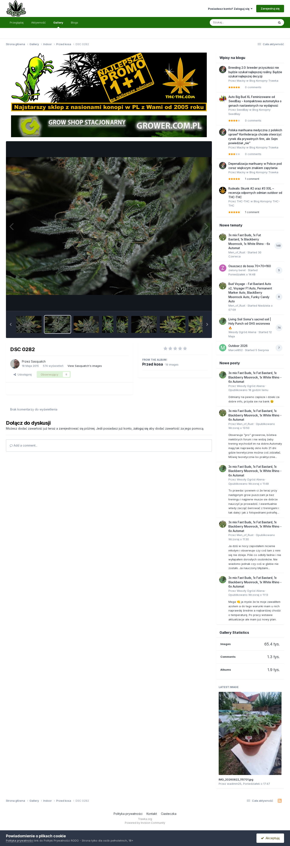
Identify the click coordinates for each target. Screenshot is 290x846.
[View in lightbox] (109, 226)
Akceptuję (272, 838)
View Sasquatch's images (85, 365)
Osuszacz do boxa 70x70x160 (249, 266)
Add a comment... (25, 445)
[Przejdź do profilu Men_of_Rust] (222, 237)
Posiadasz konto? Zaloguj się (229, 8)
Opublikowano (248, 390)
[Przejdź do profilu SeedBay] (222, 98)
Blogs (74, 22)
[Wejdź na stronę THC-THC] (109, 81)
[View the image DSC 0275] (201, 324)
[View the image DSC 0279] (122, 324)
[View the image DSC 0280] (107, 324)
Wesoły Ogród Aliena (242, 332)
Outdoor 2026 (238, 346)
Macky (241, 80)
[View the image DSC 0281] (86, 324)
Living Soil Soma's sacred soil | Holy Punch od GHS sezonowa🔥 (249, 324)
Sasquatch (38, 361)
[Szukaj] (279, 22)
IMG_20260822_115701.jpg (236, 779)
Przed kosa (152, 364)
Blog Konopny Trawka (263, 80)
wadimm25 (234, 783)
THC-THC (243, 201)
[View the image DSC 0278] (144, 324)
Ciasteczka (168, 813)
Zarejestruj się (270, 8)
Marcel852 (235, 350)
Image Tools (194, 303)
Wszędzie (262, 22)
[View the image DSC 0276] (172, 324)
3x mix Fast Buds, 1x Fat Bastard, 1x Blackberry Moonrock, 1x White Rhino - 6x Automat (255, 377)
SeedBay (242, 109)
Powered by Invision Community (145, 822)
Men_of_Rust (236, 252)
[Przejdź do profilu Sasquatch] (15, 364)
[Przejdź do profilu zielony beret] (222, 268)
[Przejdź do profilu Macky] (222, 69)
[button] (10, 324)
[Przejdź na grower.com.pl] (109, 126)
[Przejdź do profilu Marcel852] (222, 347)
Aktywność (38, 22)
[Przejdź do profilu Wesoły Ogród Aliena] (222, 321)
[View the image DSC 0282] (57, 324)
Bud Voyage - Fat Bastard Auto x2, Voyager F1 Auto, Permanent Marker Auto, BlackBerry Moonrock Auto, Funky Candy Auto (250, 292)
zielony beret (237, 270)
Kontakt (151, 813)
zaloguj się (140, 428)
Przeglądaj (17, 22)
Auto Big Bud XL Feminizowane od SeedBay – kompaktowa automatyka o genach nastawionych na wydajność (255, 101)
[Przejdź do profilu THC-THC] (222, 190)
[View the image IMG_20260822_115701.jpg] (250, 733)
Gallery (58, 22)
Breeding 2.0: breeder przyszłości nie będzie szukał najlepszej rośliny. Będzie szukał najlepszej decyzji (255, 72)
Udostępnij (24, 374)
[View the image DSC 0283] (29, 324)
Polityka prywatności (128, 813)
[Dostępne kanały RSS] (279, 801)
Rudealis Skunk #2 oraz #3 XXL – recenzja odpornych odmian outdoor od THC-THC (255, 193)
